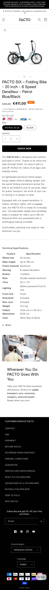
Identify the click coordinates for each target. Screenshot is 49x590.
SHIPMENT (10, 440)
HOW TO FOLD (12, 495)
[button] (3, 20)
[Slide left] (18, 76)
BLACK (30, 128)
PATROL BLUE (12, 128)
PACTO (27, 587)
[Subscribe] (41, 521)
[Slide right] (30, 76)
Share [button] (8, 325)
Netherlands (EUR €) (23, 550)
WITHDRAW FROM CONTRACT (20, 452)
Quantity (6, 133)
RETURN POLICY (13, 446)
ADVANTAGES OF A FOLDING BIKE (22, 483)
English (23, 564)
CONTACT (10, 428)
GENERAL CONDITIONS (16, 459)
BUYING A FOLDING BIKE (17, 489)
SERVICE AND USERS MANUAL (20, 471)
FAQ (7, 434)
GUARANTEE (11, 465)
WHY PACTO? (11, 501)
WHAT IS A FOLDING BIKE (18, 477)
